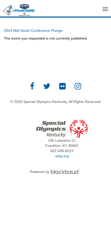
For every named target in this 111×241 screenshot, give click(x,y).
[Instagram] (78, 86)
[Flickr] (62, 86)
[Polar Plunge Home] (19, 11)
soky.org (62, 156)
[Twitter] (46, 86)
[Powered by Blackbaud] (65, 172)
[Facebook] (32, 86)
